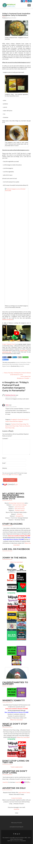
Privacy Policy (5, 474)
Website (4, 468)
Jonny (7, 405)
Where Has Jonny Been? (16, 562)
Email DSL (5, 782)
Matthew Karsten (10, 395)
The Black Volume (19, 510)
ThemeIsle (23, 840)
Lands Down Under (20, 506)
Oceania (21, 364)
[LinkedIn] (28, 1)
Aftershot (19, 514)
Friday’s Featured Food (8, 344)
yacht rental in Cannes (24, 792)
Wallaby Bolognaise (7, 319)
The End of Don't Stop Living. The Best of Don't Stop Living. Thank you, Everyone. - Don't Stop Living (18, 425)
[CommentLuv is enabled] (10, 484)
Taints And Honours (19, 508)
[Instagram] (26, 1)
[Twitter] (24, 1)
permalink (21, 366)
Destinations (23, 362)
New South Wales (14, 364)
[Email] (31, 1)
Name (4, 458)
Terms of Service (15, 474)
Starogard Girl (19, 516)
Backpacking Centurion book (16, 503)
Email (4, 463)
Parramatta (26, 364)
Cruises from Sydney (16, 798)
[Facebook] (22, 1)
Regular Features (6, 366)
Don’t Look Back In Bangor (20, 505)
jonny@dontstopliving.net (16, 826)
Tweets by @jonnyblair (17, 767)
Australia (17, 362)
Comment (5, 438)
